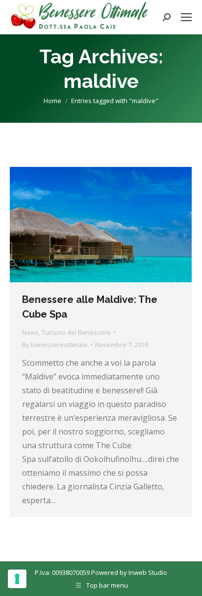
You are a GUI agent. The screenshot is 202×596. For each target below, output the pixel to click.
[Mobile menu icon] (186, 17)
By (55, 344)
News (30, 332)
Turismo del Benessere (76, 332)
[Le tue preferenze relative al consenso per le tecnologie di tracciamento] (17, 578)
